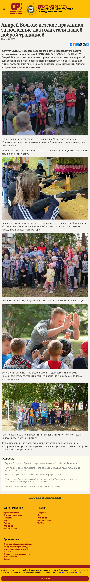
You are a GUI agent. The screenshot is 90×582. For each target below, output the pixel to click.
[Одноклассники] (74, 44)
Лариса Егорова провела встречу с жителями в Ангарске (31, 486)
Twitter (7, 523)
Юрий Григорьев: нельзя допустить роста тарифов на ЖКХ (32, 475)
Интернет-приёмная (13, 515)
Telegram (8, 518)
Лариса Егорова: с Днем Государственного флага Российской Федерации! (40, 463)
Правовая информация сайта (69, 572)
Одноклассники (10, 528)
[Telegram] (87, 44)
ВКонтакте (8, 526)
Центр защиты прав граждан (17, 547)
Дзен (6, 520)
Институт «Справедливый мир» (18, 544)
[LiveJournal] (84, 44)
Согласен (45, 579)
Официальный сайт (12, 512)
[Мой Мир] (77, 44)
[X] (80, 44)
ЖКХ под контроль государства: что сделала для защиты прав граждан (41, 469)
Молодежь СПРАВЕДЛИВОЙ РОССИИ (16, 550)
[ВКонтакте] (71, 44)
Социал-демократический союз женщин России (17, 555)
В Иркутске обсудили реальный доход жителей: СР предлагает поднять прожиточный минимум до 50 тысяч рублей (39, 480)
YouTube (41, 523)
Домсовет (8, 559)
